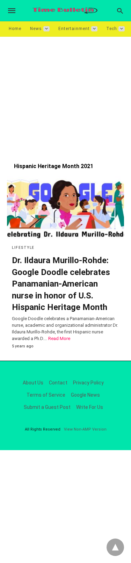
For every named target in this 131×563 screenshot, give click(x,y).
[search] (120, 11)
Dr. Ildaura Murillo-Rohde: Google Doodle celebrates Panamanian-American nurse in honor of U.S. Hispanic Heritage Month (61, 283)
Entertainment (74, 28)
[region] (65, 96)
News (36, 28)
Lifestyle (23, 248)
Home (15, 28)
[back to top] (115, 547)
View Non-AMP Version (85, 429)
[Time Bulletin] (65, 10)
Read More (59, 338)
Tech (111, 28)
